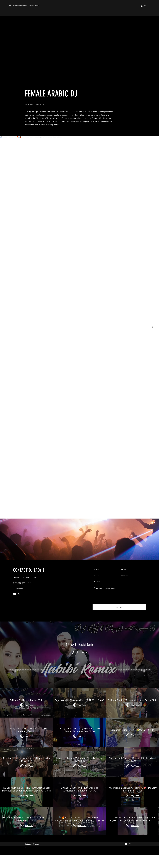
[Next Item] (152, 327)
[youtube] (141, 6)
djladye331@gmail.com (18, 5)
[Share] (79, 678)
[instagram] (145, 6)
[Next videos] (156, 762)
